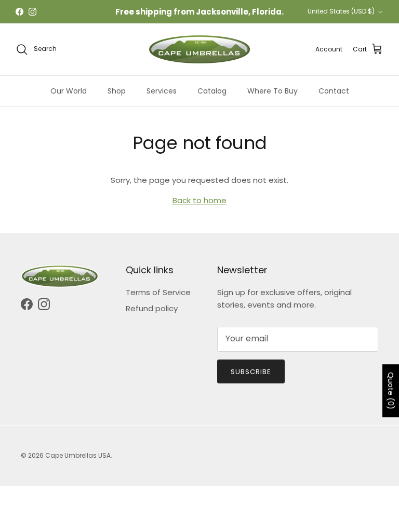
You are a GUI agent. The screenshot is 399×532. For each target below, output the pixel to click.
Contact (333, 91)
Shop (117, 91)
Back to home (199, 200)
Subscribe (251, 372)
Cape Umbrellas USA (78, 455)
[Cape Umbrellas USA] (199, 49)
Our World (68, 91)
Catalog (212, 91)
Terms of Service (158, 292)
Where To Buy (272, 91)
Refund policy (152, 308)
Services (162, 91)
